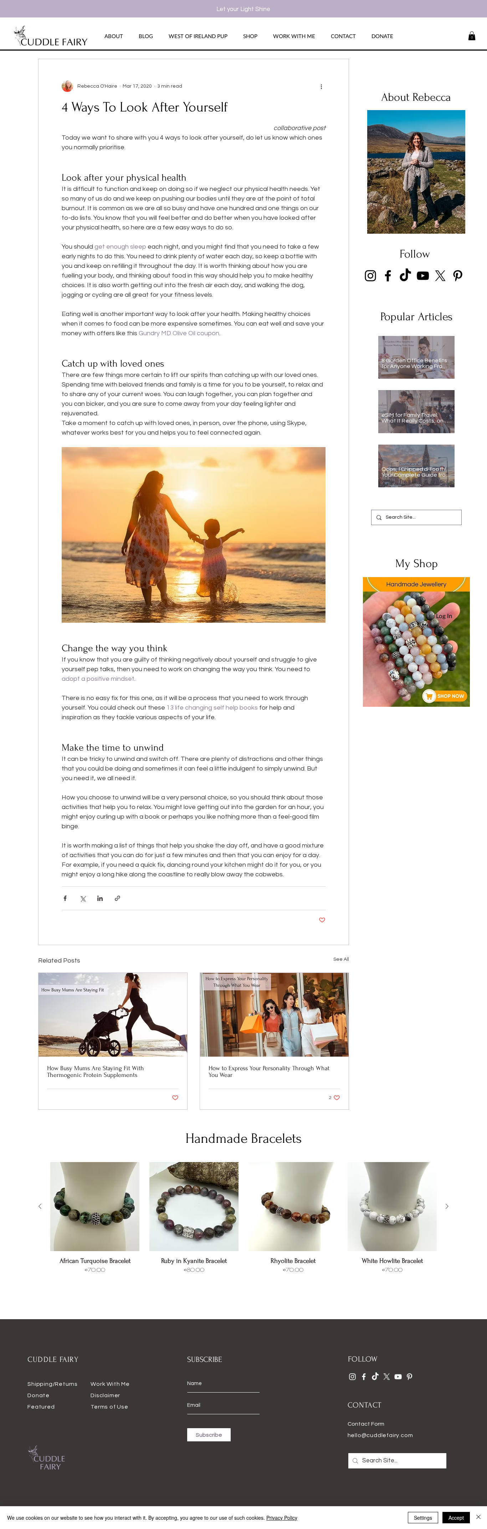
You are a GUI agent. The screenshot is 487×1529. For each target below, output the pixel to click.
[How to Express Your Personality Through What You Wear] (274, 1015)
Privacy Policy (281, 1517)
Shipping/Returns (52, 1384)
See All (341, 959)
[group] (243, 1223)
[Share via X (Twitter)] (82, 898)
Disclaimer (105, 1395)
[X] (440, 275)
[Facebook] (387, 275)
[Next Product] (447, 1206)
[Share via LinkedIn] (100, 898)
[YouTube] (422, 275)
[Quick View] (94, 1206)
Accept (456, 1517)
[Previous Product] (40, 1206)
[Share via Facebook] (65, 898)
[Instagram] (370, 275)
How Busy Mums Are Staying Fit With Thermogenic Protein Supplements (95, 1071)
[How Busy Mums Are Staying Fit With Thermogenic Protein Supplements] (113, 1015)
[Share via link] (117, 898)
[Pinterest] (457, 275)
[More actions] (321, 86)
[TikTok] (405, 275)
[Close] (478, 1517)
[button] (472, 35)
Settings (423, 1517)
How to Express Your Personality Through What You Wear (269, 1071)
